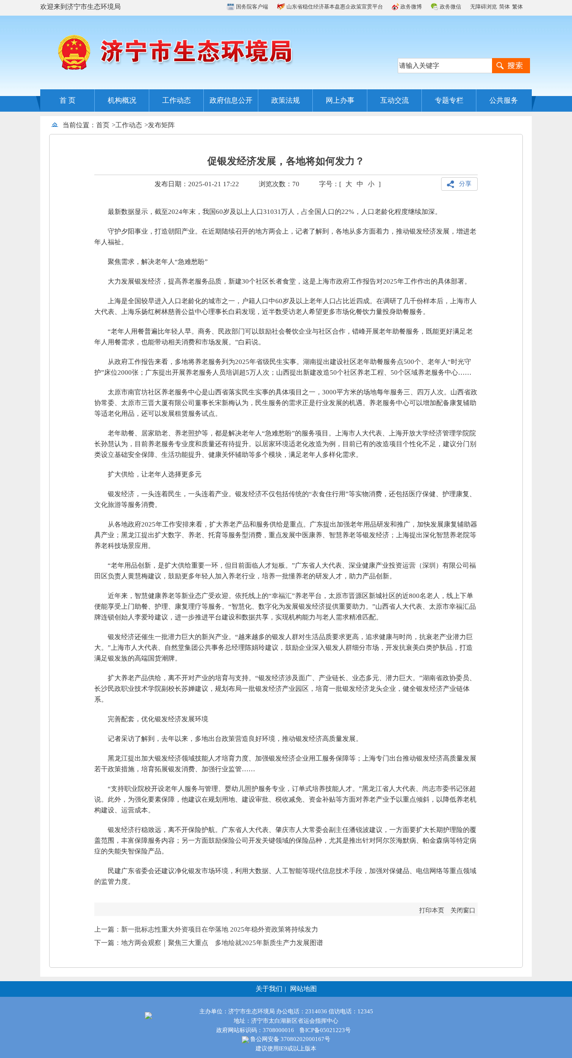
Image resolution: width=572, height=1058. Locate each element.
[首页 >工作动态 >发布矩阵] (178, 125)
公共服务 (503, 100)
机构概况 (122, 100)
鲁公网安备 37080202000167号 (289, 1039)
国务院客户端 (251, 7)
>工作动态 (127, 125)
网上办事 (340, 100)
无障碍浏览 (483, 7)
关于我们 (269, 988)
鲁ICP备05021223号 (325, 1030)
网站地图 (303, 988)
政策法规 (285, 100)
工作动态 (176, 100)
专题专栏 (449, 100)
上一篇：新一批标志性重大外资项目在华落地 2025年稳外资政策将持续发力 (206, 929)
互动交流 (394, 100)
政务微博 (410, 7)
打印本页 (431, 910)
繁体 (517, 7)
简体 (504, 7)
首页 (102, 125)
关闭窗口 (462, 910)
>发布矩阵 (159, 125)
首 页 (67, 100)
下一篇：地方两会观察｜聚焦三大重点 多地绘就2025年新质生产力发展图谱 (208, 942)
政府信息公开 (231, 100)
